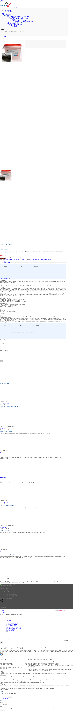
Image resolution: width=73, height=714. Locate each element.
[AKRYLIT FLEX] (6, 573)
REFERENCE (4, 35)
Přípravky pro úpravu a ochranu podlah (24, 21)
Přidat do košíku (2, 258)
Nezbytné (3, 654)
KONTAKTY (4, 36)
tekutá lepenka (48, 259)
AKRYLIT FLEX (4, 577)
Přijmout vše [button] (66, 640)
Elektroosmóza (14, 26)
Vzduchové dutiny (13, 25)
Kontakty (3, 612)
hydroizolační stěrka (41, 259)
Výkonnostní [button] (2, 674)
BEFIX (1, 551)
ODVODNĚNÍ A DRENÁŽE (9, 593)
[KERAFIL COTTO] (6, 498)
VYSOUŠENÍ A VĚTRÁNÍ (9, 596)
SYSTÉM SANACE (7, 620)
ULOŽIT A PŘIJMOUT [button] (4, 689)
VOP (3, 610)
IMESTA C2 (3, 428)
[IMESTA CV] (6, 523)
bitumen (36, 259)
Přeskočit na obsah (3, 0)
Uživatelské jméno (3, 702)
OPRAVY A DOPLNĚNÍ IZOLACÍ (10, 594)
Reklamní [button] (1, 683)
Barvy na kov (8, 14)
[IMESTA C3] (6, 474)
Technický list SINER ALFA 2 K (5, 278)
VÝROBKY (4, 633)
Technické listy (4, 611)
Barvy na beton (9, 11)
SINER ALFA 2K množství (5, 257)
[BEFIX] (6, 548)
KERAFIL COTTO (4, 502)
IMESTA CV (3, 527)
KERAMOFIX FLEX (4, 403)
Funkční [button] (1, 671)
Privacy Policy (19, 364)
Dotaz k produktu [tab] (7, 262)
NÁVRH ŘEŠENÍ (7, 591)
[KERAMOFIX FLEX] (6, 399)
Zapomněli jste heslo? (4, 698)
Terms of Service (25, 364)
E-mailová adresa (3, 704)
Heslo (1, 695)
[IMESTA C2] (6, 424)
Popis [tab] (3, 261)
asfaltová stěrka (31, 259)
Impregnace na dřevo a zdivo (19, 20)
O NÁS (3, 13)
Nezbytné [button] (1, 653)
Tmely (8, 22)
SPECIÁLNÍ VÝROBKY (16, 19)
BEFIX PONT (3, 452)
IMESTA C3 (3, 477)
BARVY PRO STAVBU (8, 10)
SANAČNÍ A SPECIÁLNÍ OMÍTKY (10, 595)
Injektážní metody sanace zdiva (13, 23)
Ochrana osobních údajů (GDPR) (8, 609)
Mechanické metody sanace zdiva (15, 24)
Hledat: (3, 10)
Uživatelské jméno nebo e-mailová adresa (7, 693)
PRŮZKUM (6, 590)
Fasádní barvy (8, 15)
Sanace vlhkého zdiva (6, 619)
